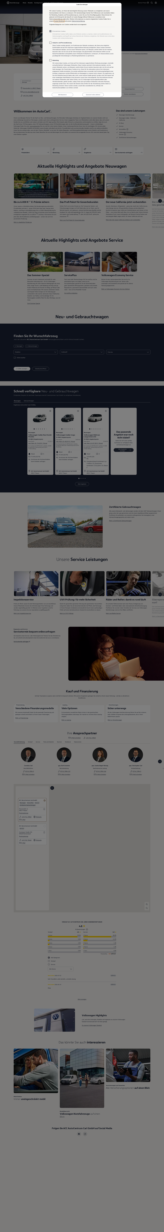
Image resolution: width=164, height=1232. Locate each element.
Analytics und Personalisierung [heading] (62, 43)
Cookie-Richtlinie (59, 21)
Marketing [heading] (55, 60)
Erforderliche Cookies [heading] (59, 31)
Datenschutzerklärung (78, 21)
